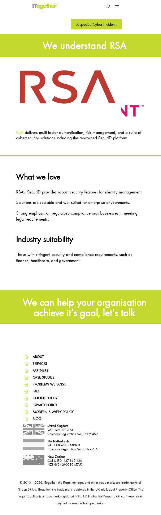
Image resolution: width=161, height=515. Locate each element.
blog (37, 418)
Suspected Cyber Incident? (96, 24)
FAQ (36, 391)
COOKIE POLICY (45, 397)
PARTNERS (40, 370)
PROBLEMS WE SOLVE (49, 384)
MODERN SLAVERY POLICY (53, 411)
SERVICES (40, 363)
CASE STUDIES (43, 377)
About (38, 356)
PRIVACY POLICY (45, 404)
